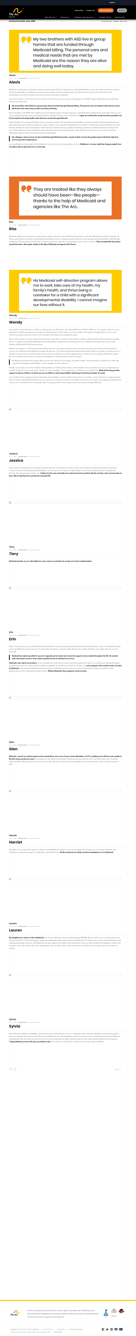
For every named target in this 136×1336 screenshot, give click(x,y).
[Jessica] (65, 429)
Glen (11, 742)
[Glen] (65, 718)
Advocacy (65, 17)
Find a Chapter (106, 10)
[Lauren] (65, 899)
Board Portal (120, 17)
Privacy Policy (61, 1329)
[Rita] (65, 198)
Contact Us (90, 10)
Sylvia (12, 1019)
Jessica (13, 453)
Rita (11, 222)
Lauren (13, 923)
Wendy (13, 315)
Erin (11, 632)
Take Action (78, 10)
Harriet (13, 835)
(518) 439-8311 (58, 1332)
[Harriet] (65, 811)
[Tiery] (65, 522)
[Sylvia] (65, 995)
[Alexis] (65, 51)
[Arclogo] (16, 15)
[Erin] (65, 608)
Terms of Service (48, 1329)
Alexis (12, 75)
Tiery (12, 546)
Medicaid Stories (23, 78)
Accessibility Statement (76, 1329)
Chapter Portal (105, 17)
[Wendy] (65, 291)
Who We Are (50, 17)
